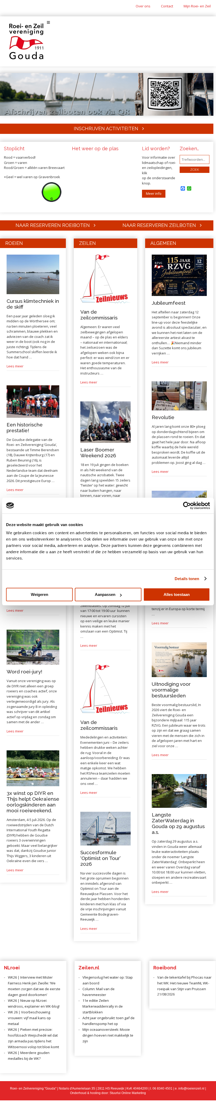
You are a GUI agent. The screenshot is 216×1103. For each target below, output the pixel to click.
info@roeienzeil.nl (191, 1088)
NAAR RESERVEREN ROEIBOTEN (53, 225)
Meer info (153, 193)
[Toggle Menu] (108, 22)
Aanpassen (105, 594)
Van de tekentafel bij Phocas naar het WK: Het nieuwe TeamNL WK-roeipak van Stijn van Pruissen (184, 983)
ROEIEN (14, 243)
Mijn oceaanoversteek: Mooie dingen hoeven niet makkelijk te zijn (107, 1035)
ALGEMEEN (163, 243)
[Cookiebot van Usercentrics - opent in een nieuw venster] (187, 505)
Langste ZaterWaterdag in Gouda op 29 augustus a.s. (178, 823)
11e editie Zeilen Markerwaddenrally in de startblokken (102, 1006)
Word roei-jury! (24, 671)
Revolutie (163, 417)
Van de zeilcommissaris (98, 314)
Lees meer (15, 366)
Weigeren (39, 594)
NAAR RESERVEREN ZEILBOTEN (159, 225)
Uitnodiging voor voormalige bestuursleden (171, 689)
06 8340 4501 (163, 1088)
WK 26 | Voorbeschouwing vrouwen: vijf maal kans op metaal (29, 1018)
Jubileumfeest (168, 303)
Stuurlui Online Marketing (128, 1093)
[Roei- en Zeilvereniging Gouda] (26, 58)
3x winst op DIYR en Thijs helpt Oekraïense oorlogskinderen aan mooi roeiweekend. (33, 801)
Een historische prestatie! (25, 427)
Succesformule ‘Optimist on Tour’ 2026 (100, 858)
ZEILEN (87, 243)
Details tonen (187, 578)
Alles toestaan (177, 594)
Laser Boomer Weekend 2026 (98, 452)
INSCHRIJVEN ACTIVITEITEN (106, 128)
